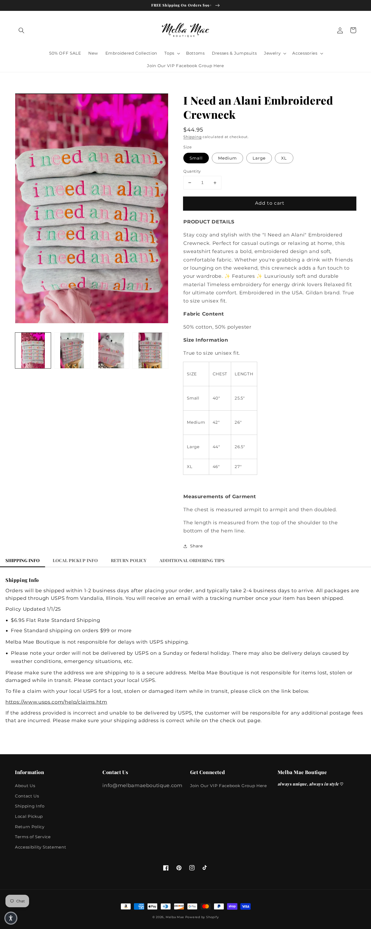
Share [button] (196, 545)
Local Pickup (29, 816)
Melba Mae (175, 917)
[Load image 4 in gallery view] (150, 350)
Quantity (192, 171)
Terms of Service (33, 836)
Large (259, 158)
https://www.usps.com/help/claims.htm (56, 702)
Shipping (192, 137)
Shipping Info (30, 806)
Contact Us (27, 796)
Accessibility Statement (40, 847)
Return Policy (30, 826)
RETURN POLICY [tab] (128, 560)
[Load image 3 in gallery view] (111, 350)
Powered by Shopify (202, 917)
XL (284, 158)
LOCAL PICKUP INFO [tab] (75, 560)
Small (196, 158)
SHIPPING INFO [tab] (22, 560)
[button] (21, 30)
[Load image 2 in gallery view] (72, 350)
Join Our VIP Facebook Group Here (228, 785)
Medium (227, 158)
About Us (25, 785)
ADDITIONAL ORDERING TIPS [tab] (192, 560)
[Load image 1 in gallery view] (33, 350)
